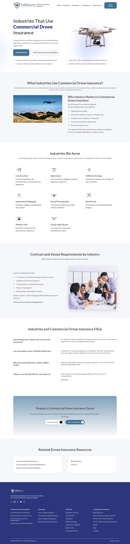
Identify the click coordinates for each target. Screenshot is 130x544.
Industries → (65, 380)
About (59, 5)
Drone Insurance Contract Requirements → (28, 302)
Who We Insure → (77, 461)
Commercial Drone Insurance (42, 5)
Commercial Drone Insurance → (27, 461)
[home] (24, 5)
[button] (66, 5)
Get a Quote (110, 5)
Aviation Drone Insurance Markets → (29, 468)
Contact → (75, 465)
